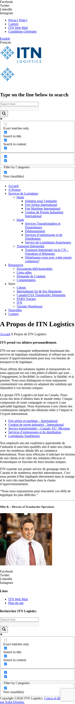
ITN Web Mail (18, 27)
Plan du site (16, 603)
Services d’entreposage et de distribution (34, 432)
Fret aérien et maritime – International (33, 421)
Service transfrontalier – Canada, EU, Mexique (39, 428)
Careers (13, 24)
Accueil (5, 334)
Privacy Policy (18, 20)
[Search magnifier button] (4, 114)
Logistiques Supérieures (24, 436)
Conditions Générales (22, 31)
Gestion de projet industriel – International (36, 424)
